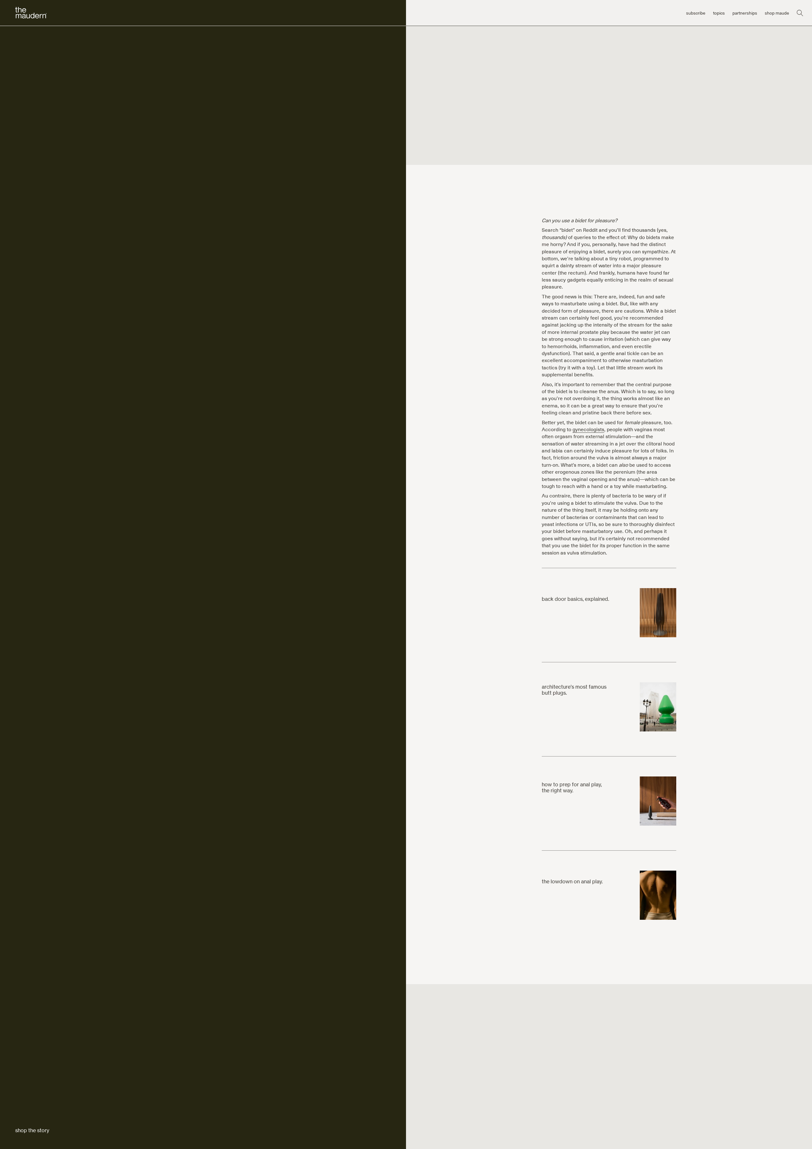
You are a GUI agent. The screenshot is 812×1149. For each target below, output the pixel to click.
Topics (719, 13)
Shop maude (777, 13)
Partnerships (744, 13)
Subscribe (695, 13)
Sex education (31, 88)
